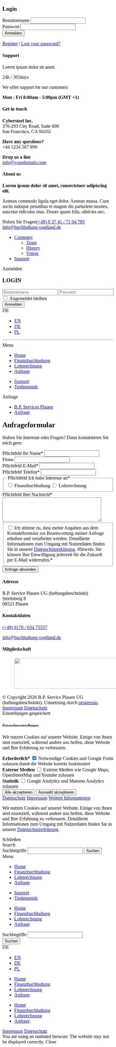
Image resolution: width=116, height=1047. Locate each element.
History (33, 247)
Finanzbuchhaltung (32, 485)
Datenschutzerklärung (54, 549)
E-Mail (20, 465)
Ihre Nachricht (27, 494)
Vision (32, 253)
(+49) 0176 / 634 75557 (24, 627)
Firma (8, 459)
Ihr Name (22, 453)
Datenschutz (35, 707)
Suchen (11, 941)
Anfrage (22, 924)
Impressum (12, 707)
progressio (88, 702)
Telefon (21, 471)
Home (20, 908)
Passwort (10, 26)
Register (10, 43)
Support (21, 258)
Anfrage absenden (20, 569)
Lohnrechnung (72, 485)
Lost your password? (40, 43)
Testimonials (26, 386)
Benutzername (15, 20)
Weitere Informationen (69, 797)
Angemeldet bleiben (28, 298)
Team (31, 242)
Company (23, 237)
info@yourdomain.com (24, 162)
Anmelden (13, 33)
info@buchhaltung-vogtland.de (31, 227)
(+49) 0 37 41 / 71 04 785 (60, 221)
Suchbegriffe (14, 850)
